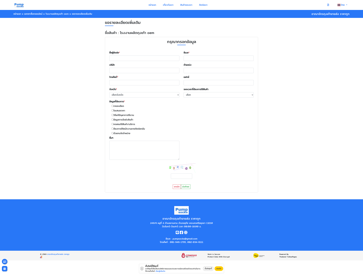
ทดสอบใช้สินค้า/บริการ (124, 124)
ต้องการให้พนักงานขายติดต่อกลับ (129, 129)
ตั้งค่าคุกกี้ (208, 268)
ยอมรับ (218, 268)
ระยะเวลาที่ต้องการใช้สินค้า (196, 89)
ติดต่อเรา (203, 5)
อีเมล (186, 52)
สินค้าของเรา (186, 5)
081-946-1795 (178, 242)
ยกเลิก (177, 186)
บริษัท (112, 65)
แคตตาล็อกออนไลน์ (33, 14)
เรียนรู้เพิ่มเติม (160, 271)
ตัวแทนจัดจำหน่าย (121, 133)
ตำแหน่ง (187, 65)
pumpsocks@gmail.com (185, 238)
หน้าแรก (152, 5)
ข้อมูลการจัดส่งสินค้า (123, 119)
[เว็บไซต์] (185, 233)
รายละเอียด (118, 106)
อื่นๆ (111, 138)
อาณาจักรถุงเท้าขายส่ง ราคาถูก (58, 254)
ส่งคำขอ (185, 186)
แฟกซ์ (186, 77)
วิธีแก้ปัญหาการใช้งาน (123, 115)
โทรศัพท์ (113, 77)
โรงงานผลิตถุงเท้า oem (57, 14)
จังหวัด (112, 89)
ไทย (343, 5)
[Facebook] (181, 233)
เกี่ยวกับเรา (168, 5)
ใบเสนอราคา (119, 110)
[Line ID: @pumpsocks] (177, 233)
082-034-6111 (195, 242)
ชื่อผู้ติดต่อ (114, 52)
